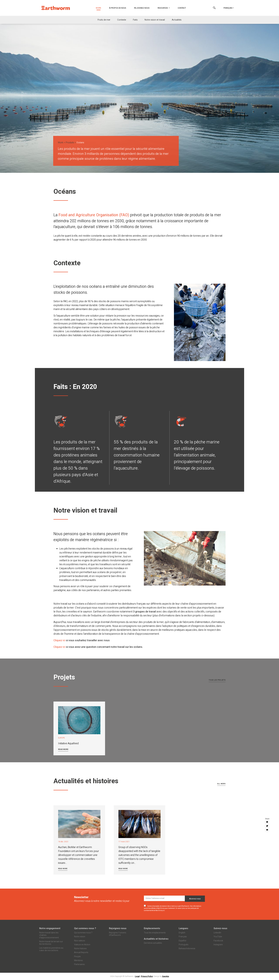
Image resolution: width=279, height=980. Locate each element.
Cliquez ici (59, 640)
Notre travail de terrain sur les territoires (51, 943)
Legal (137, 976)
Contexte (121, 19)
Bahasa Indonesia (187, 948)
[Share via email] (267, 830)
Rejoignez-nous (142, 8)
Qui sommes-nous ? (85, 928)
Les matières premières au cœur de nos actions (51, 949)
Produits (70, 142)
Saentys (165, 976)
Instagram (218, 944)
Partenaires (79, 964)
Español (182, 940)
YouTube (218, 936)
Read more (63, 749)
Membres (78, 960)
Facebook (218, 940)
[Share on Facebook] (267, 822)
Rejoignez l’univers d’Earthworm (117, 934)
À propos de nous (117, 8)
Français (228, 8)
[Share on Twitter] (267, 826)
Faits (135, 19)
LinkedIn (217, 932)
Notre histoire (80, 948)
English (182, 932)
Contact (182, 8)
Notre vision (79, 936)
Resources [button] (163, 8)
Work (100, 8)
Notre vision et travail (155, 19)
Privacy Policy (147, 976)
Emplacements (152, 928)
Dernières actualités (153, 943)
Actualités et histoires (156, 939)
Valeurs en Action (82, 944)
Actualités (176, 19)
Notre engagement (49, 928)
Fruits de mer (104, 19)
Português (183, 944)
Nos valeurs (79, 940)
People (77, 956)
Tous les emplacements (155, 932)
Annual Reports (81, 952)
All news (221, 783)
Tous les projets (217, 680)
